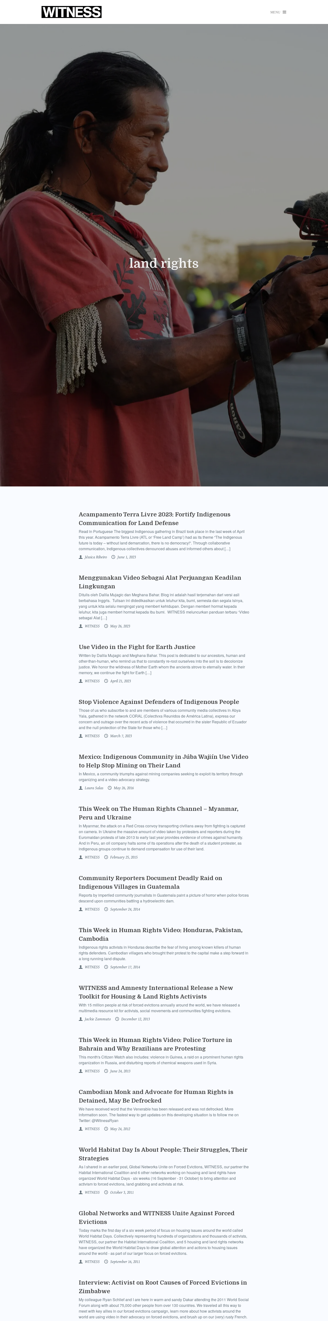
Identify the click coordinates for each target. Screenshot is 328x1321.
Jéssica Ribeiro (95, 557)
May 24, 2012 (119, 1129)
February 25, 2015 (123, 857)
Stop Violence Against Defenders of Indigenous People (159, 702)
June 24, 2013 (119, 1071)
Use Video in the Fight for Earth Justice (137, 647)
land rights (164, 264)
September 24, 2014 (124, 909)
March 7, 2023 (120, 736)
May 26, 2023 (119, 626)
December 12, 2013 (135, 1019)
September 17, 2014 (124, 967)
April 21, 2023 (120, 681)
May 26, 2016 (123, 788)
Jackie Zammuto (97, 1019)
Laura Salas (93, 788)
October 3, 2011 (121, 1192)
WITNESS (92, 626)
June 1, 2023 (126, 557)
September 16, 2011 (124, 1261)
